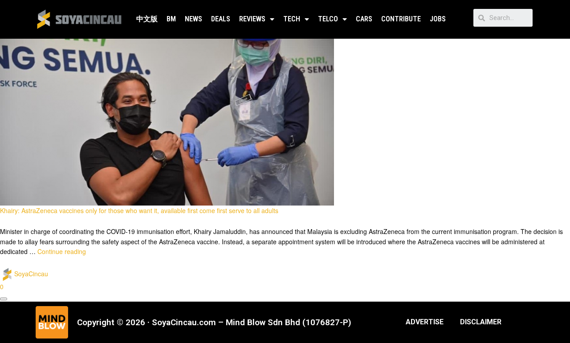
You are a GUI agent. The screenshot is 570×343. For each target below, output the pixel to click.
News (193, 19)
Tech (291, 19)
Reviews (252, 19)
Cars (364, 19)
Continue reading (61, 251)
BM (171, 19)
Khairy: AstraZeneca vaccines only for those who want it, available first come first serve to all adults (139, 210)
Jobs (438, 19)
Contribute (401, 19)
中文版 (147, 19)
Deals (220, 19)
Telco (328, 19)
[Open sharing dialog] (3, 299)
